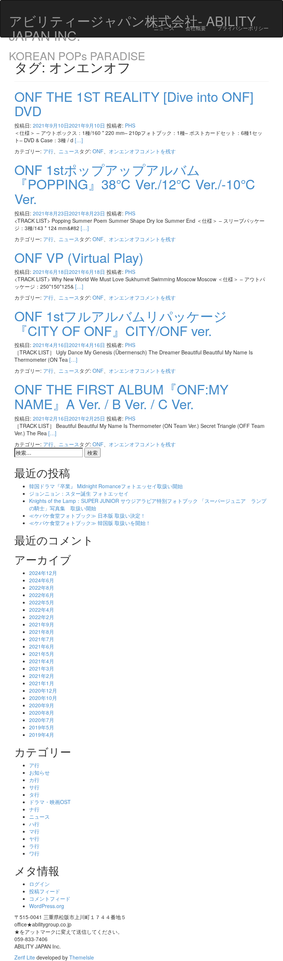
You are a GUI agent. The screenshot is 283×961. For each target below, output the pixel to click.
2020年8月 (41, 712)
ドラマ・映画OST (50, 801)
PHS (130, 125)
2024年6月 (41, 580)
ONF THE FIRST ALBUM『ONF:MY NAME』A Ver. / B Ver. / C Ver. (121, 396)
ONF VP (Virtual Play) (78, 257)
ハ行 (34, 824)
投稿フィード (44, 891)
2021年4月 (41, 661)
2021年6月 (41, 646)
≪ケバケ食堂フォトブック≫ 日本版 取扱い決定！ (87, 515)
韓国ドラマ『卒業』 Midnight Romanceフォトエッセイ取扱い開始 (106, 486)
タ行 (34, 794)
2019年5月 (41, 727)
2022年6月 (41, 595)
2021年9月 (41, 624)
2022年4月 (41, 609)
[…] (79, 140)
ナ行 (34, 809)
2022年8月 (41, 587)
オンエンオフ (124, 151)
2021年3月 (41, 668)
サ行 (34, 787)
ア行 (48, 151)
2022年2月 (41, 617)
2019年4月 (41, 734)
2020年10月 (43, 697)
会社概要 (195, 28)
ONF (98, 151)
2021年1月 (41, 683)
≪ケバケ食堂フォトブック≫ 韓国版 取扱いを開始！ (90, 522)
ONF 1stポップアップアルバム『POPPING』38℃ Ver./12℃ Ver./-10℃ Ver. (135, 184)
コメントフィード (49, 898)
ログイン (39, 883)
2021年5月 (41, 653)
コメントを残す (158, 151)
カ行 (34, 779)
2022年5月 (41, 602)
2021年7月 (41, 639)
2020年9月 (41, 705)
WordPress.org (46, 906)
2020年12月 (43, 690)
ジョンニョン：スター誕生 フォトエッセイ (79, 493)
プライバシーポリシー (243, 28)
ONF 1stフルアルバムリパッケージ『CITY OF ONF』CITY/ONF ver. (120, 323)
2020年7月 (41, 720)
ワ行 (34, 853)
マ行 (34, 831)
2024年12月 (43, 572)
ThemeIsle (81, 957)
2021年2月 (41, 675)
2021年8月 (41, 631)
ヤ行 (34, 838)
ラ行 (34, 846)
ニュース (164, 28)
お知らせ (39, 772)
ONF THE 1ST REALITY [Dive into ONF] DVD (134, 103)
